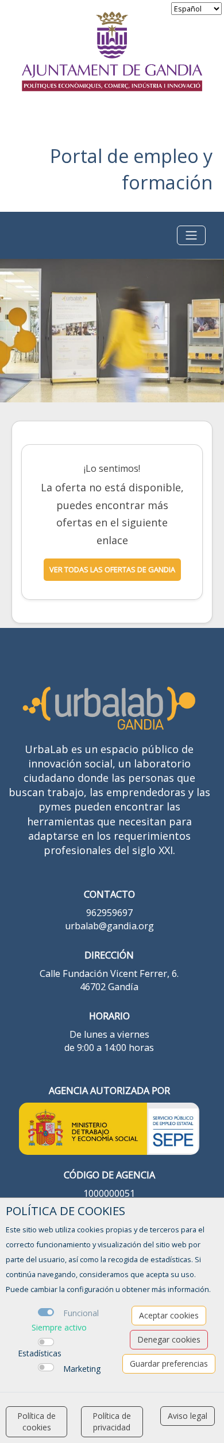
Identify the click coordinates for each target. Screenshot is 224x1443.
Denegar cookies (168, 1339)
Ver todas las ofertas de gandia (112, 569)
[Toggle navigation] (191, 235)
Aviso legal (187, 1415)
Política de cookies (36, 1421)
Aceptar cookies (169, 1315)
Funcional (81, 1313)
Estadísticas (39, 1353)
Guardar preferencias (169, 1363)
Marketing (82, 1368)
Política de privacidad (111, 1421)
